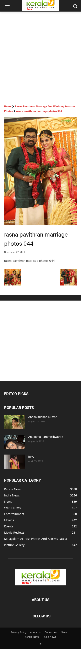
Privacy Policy (18, 632)
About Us (35, 632)
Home (7, 106)
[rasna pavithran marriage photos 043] (12, 284)
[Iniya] (14, 462)
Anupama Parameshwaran (45, 436)
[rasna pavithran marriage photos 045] (68, 284)
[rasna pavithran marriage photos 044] (40, 171)
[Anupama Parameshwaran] (14, 442)
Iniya (31, 456)
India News (49, 636)
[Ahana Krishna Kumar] (14, 422)
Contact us (51, 632)
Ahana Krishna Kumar (42, 417)
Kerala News (32, 636)
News (64, 632)
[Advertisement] (40, 54)
